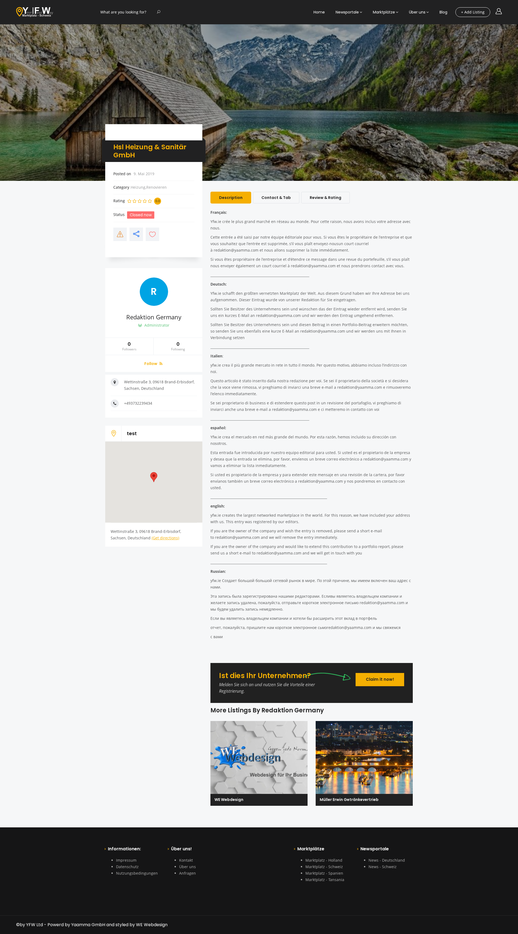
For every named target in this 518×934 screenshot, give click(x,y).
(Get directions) (165, 537)
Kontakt (186, 860)
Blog (443, 12)
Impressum (126, 860)
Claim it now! (380, 679)
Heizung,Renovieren (149, 187)
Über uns (417, 12)
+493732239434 (138, 403)
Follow (151, 363)
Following (178, 346)
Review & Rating (325, 197)
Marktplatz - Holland (323, 860)
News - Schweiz (383, 866)
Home (319, 12)
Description (231, 197)
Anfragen (187, 873)
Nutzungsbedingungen (137, 873)
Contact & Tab (276, 197)
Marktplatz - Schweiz (324, 866)
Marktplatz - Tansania (324, 879)
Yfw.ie (215, 221)
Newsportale (347, 12)
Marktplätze (384, 12)
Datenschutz (127, 866)
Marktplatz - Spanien (324, 873)
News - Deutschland (387, 860)
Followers (129, 346)
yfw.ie (215, 365)
